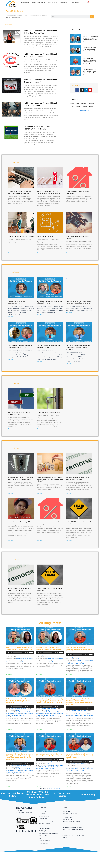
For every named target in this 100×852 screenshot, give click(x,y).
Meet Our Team (52, 2)
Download (23, 655)
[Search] (92, 16)
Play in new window (15, 655)
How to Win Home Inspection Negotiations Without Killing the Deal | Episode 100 (79, 649)
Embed (17, 656)
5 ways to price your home (45, 236)
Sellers (72, 103)
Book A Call (63, 2)
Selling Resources (37, 2)
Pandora (12, 660)
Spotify (26, 658)
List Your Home (74, 2)
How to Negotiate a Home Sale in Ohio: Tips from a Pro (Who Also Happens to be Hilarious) (50, 479)
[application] (20, 652)
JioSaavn (24, 660)
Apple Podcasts (20, 658)
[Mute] (27, 652)
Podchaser (30, 660)
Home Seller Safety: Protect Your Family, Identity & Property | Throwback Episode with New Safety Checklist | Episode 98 (49, 700)
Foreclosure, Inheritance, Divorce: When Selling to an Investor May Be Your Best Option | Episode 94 (79, 755)
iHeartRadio (18, 660)
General (91, 106)
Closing (78, 106)
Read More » (11, 208)
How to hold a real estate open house (48, 412)
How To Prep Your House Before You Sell (21, 236)
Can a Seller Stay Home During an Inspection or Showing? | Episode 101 (89, 49)
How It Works (25, 2)
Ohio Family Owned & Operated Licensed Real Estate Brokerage (37, 794)
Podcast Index (9, 661)
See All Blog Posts (84, 110)
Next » (58, 788)
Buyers (85, 106)
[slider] (31, 652)
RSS (20, 661)
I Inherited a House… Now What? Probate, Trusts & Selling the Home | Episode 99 (18, 700)
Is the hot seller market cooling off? (19, 522)
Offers (72, 106)
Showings (91, 103)
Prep (77, 103)
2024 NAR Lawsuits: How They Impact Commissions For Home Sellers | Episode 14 (78, 347)
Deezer (16, 661)
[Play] (8, 652)
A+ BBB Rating (87, 794)
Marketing (83, 103)
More (23, 661)
